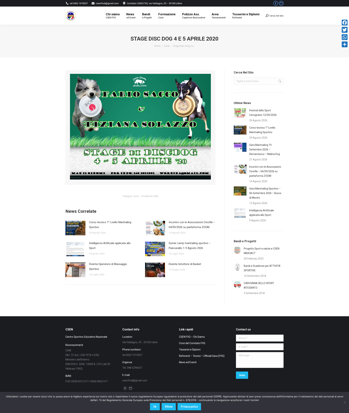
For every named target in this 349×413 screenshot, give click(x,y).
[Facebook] (344, 22)
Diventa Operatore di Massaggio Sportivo (108, 266)
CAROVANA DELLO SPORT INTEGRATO (259, 285)
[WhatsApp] (344, 37)
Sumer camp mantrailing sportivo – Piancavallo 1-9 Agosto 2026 (190, 246)
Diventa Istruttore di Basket (185, 264)
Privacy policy (189, 406)
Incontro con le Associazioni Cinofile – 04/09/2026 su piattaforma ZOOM (192, 225)
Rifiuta (169, 406)
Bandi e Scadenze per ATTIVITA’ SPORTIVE (262, 268)
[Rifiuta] (344, 402)
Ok (155, 406)
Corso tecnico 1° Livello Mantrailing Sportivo (110, 225)
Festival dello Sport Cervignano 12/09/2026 (263, 112)
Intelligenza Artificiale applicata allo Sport (110, 246)
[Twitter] (344, 29)
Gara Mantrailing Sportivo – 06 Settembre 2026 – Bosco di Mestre (265, 193)
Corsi (136, 196)
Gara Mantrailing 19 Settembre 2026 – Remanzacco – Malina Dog (264, 149)
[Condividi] (344, 44)
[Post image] (75, 228)
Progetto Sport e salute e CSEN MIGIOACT (261, 251)
